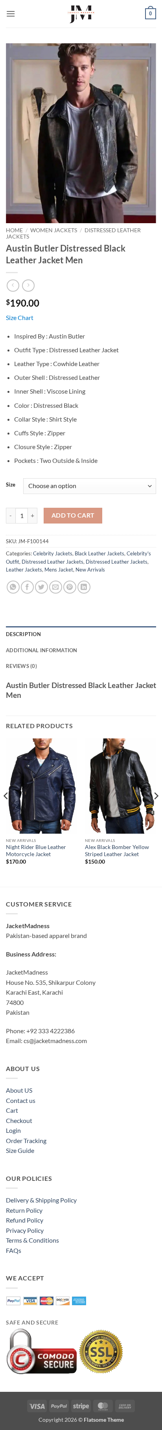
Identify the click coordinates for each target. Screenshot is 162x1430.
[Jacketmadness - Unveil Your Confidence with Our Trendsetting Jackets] (81, 14)
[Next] (155, 812)
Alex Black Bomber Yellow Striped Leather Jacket (117, 850)
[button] (10, 13)
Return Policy (24, 1210)
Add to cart (73, 515)
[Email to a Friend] (55, 587)
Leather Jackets (24, 569)
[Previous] (6, 812)
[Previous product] (28, 285)
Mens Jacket (58, 569)
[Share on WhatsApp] (13, 587)
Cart (12, 1110)
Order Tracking (26, 1140)
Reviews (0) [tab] (21, 666)
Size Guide (20, 1150)
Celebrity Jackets (52, 553)
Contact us (20, 1100)
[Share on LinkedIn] (83, 587)
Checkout (19, 1120)
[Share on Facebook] (27, 587)
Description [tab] (23, 634)
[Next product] (13, 285)
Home (14, 230)
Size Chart (19, 317)
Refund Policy (24, 1220)
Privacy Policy (25, 1230)
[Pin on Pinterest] (69, 587)
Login (13, 1130)
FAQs (13, 1250)
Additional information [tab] (41, 650)
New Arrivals (90, 569)
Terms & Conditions (32, 1240)
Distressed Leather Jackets (52, 562)
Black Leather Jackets (99, 553)
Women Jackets (53, 230)
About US (19, 1090)
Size (10, 485)
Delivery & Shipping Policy (41, 1200)
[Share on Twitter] (41, 587)
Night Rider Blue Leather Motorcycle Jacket (36, 850)
